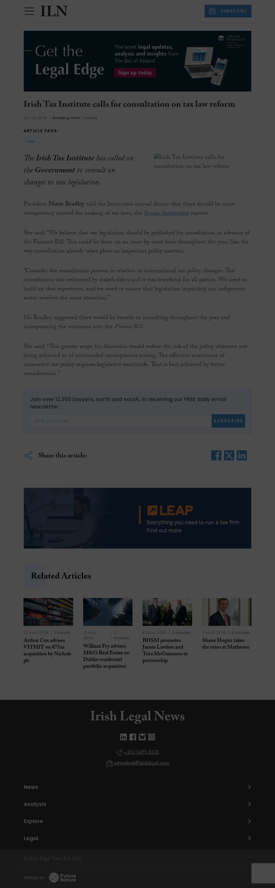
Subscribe (199, 130)
